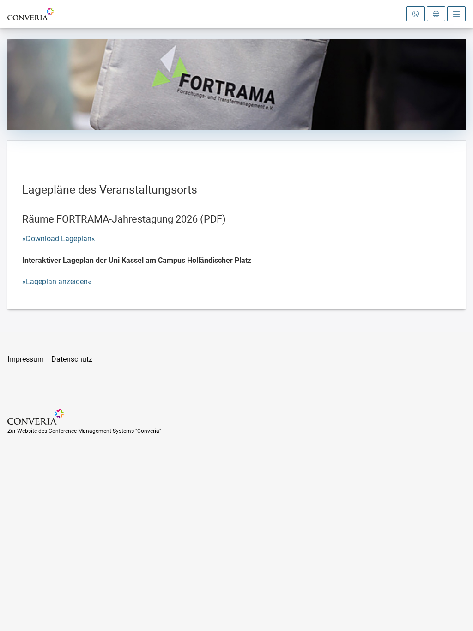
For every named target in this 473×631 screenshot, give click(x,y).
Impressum (25, 359)
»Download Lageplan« (58, 238)
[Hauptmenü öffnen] (456, 13)
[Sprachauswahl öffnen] (436, 13)
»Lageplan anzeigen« (56, 281)
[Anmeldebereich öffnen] (415, 13)
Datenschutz (71, 359)
